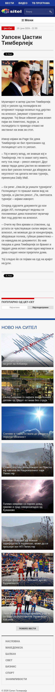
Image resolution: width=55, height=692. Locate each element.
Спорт (10, 673)
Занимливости (16, 679)
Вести (9, 3)
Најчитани (15, 307)
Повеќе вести (27, 628)
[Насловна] (11, 12)
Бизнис (11, 666)
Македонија (14, 647)
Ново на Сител (19, 327)
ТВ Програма (41, 3)
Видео (22, 3)
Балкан (11, 654)
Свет (9, 660)
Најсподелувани (40, 307)
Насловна (13, 641)
